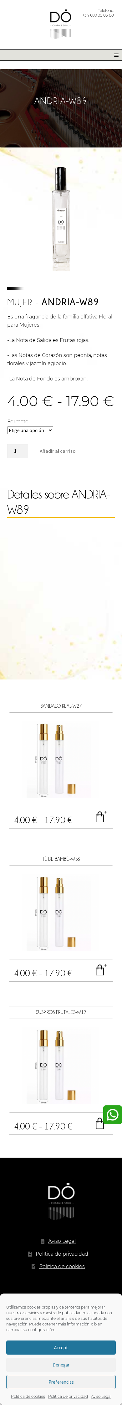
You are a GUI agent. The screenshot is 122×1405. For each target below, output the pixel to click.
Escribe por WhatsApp (112, 1114)
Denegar (61, 1365)
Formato (17, 422)
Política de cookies (28, 1396)
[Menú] (114, 55)
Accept (61, 1348)
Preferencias (61, 1382)
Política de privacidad (68, 1396)
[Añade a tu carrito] (101, 816)
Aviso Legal (101, 1396)
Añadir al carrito (58, 451)
